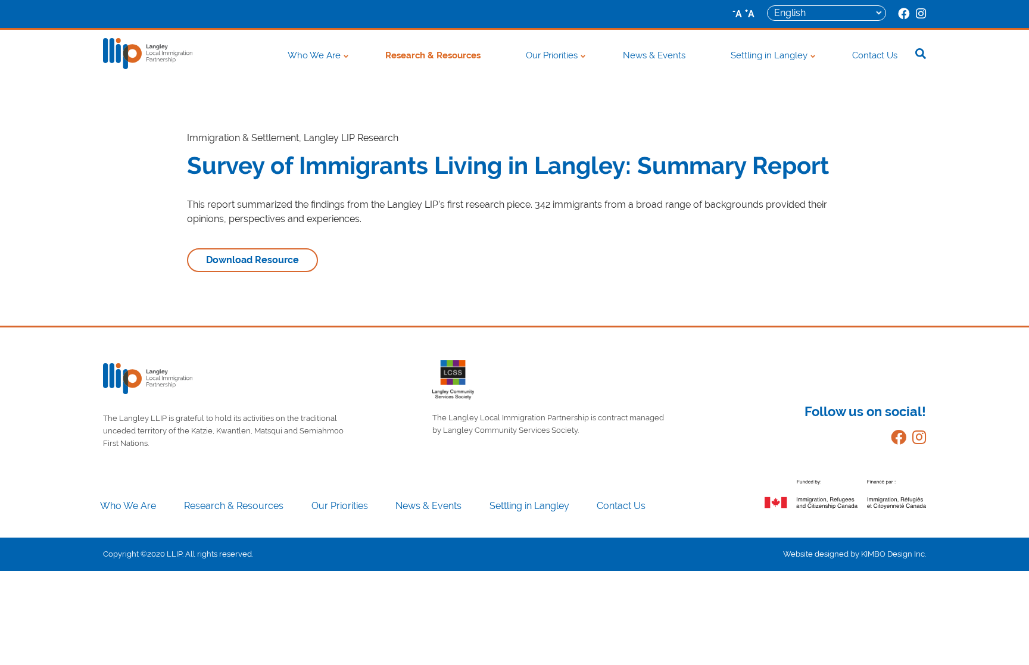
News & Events (654, 55)
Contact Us (874, 55)
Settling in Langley (769, 55)
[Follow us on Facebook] (895, 439)
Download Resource (252, 260)
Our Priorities (552, 55)
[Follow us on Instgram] (916, 439)
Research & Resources (433, 55)
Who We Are (314, 55)
